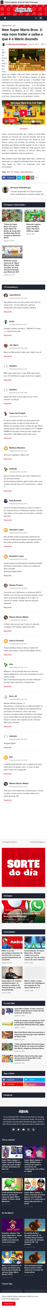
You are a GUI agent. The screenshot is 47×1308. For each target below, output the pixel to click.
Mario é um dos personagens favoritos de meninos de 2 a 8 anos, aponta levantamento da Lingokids (12, 955)
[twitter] (18, 1129)
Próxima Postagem (37, 842)
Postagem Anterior (10, 842)
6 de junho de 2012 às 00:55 (18, 588)
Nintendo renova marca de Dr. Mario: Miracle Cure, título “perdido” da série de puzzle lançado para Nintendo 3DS (11, 266)
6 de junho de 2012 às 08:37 (18, 620)
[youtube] (23, 1129)
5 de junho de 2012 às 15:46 (18, 324)
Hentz (11, 321)
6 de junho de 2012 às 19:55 (18, 739)
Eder (11, 664)
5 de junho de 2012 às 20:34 (18, 503)
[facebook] (13, 1129)
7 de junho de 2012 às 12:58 (18, 760)
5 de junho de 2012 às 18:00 (18, 393)
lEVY (11, 757)
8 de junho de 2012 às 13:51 (18, 786)
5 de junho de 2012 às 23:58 (18, 559)
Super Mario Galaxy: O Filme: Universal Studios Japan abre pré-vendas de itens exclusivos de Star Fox (29, 1011)
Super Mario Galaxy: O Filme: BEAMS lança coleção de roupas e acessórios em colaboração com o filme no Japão (34, 1165)
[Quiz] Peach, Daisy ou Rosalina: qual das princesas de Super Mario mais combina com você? (28, 1058)
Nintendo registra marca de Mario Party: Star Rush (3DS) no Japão (33, 227)
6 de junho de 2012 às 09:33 (18, 644)
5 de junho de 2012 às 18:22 (18, 451)
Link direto (23, 129)
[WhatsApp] (23, 178)
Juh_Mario (13, 345)
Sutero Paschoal (16, 641)
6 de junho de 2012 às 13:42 (18, 699)
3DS (14, 25)
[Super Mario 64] (12, 972)
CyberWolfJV (15, 295)
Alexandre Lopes (16, 530)
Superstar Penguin (17, 413)
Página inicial (6, 25)
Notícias (16, 172)
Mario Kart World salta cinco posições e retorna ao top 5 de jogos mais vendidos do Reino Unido (29, 1034)
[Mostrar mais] (37, 178)
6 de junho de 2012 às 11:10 (18, 667)
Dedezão (13, 469)
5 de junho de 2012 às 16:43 (18, 369)
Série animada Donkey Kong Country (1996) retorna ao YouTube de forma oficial (33, 1268)
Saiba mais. (15, 1299)
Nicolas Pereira (16, 585)
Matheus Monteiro (17, 448)
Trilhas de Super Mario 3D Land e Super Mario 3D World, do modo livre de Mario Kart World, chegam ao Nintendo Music (12, 231)
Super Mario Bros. (26, 172)
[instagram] (28, 1129)
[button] (41, 2)
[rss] (33, 1129)
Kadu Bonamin (15, 500)
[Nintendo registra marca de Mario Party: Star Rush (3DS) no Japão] (35, 215)
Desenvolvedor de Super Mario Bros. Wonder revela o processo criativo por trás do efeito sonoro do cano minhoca (34, 955)
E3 (12, 172)
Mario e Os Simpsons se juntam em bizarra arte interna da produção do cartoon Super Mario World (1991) (11, 1269)
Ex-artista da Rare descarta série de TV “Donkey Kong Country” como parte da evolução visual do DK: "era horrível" (34, 1238)
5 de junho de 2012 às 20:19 (18, 472)
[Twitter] (19, 178)
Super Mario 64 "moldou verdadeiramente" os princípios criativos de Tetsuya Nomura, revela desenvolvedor (11, 985)
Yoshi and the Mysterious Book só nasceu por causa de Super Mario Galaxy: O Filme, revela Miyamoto (12, 1197)
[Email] (32, 178)
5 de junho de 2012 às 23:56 (18, 533)
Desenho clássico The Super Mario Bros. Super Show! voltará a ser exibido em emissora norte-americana (12, 1237)
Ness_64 (13, 696)
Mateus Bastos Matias (19, 617)
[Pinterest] (28, 178)
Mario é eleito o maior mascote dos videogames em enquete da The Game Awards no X (34, 984)
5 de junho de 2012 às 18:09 (18, 416)
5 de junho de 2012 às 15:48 (18, 348)
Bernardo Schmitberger (20, 188)
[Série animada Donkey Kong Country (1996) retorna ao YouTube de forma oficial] (34, 1257)
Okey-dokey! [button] (8, 1304)
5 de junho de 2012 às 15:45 (18, 298)
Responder (8, 312)
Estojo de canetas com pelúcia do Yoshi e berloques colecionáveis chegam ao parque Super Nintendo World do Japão (29, 1023)
